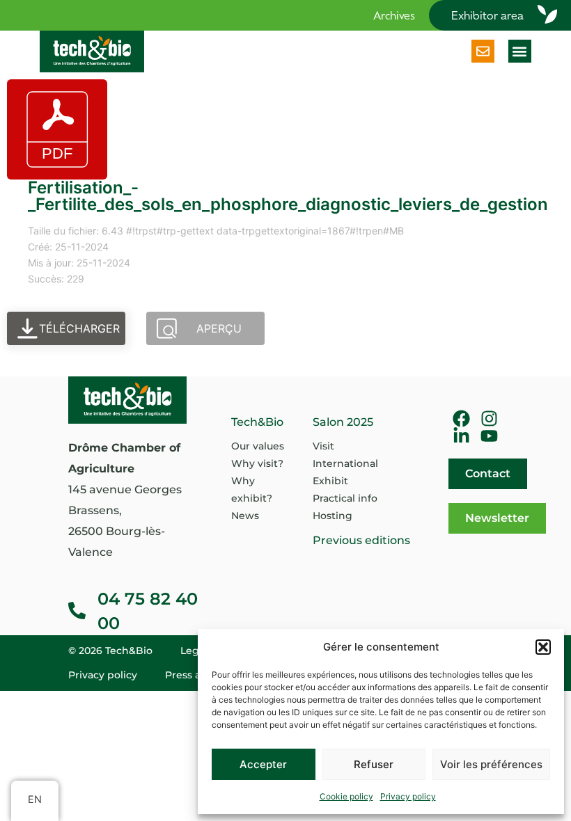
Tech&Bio (257, 422)
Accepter (263, 764)
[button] (543, 647)
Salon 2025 (343, 422)
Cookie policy (346, 796)
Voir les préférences (491, 764)
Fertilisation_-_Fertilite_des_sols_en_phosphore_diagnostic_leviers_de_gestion (288, 195)
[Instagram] (489, 418)
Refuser (373, 764)
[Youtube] (489, 436)
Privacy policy (408, 796)
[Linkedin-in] (461, 436)
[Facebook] (461, 418)
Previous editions (361, 540)
